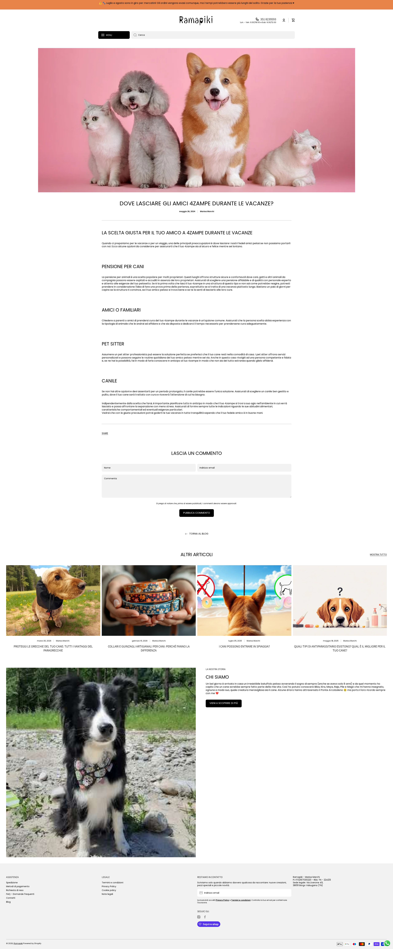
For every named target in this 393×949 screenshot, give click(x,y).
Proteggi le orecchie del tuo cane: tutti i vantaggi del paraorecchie (53, 648)
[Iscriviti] (287, 893)
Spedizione (12, 882)
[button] (105, 433)
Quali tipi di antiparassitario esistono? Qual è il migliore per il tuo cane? (339, 648)
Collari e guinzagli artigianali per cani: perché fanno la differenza (149, 648)
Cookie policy (109, 890)
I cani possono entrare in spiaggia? (244, 646)
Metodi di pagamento (17, 886)
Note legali (107, 894)
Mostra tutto (378, 554)
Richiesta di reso (14, 890)
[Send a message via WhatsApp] (387, 943)
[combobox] (213, 35)
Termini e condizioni (112, 882)
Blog (8, 901)
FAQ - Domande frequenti (20, 894)
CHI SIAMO (217, 677)
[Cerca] (134, 35)
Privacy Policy (109, 886)
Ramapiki (18, 943)
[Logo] (196, 20)
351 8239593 (268, 19)
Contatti (10, 897)
